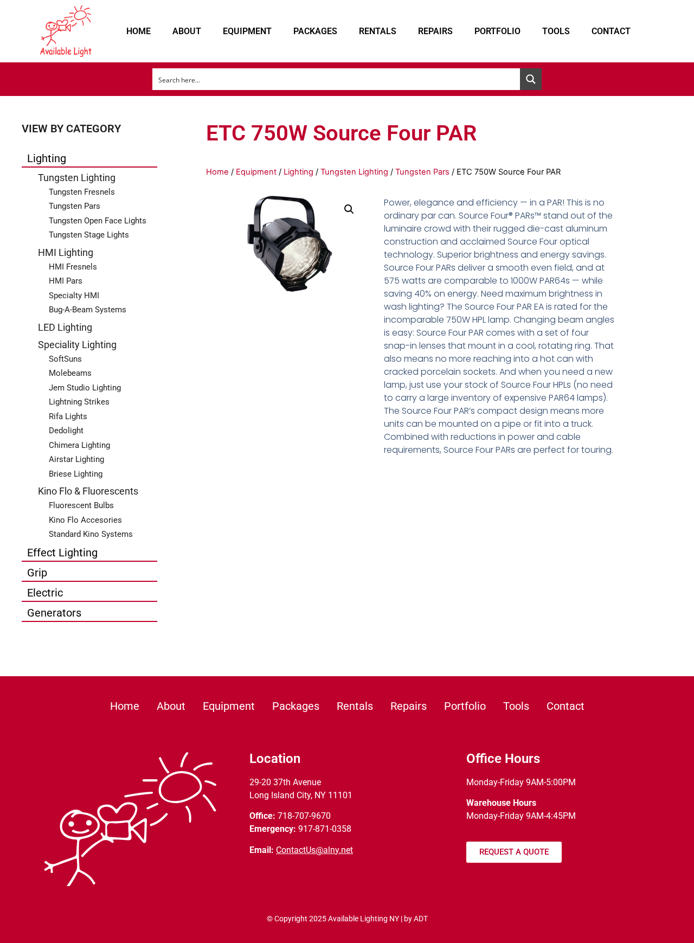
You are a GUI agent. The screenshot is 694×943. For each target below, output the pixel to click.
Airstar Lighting (76, 459)
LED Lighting (65, 327)
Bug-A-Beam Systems (87, 310)
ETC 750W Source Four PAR (341, 133)
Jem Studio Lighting (85, 388)
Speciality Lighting (77, 344)
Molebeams (70, 373)
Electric (45, 592)
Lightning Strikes (79, 402)
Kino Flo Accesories (85, 520)
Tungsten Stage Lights (89, 235)
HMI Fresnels (73, 267)
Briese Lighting (75, 474)
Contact (611, 31)
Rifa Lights (68, 416)
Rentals (377, 31)
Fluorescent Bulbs (81, 505)
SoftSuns (65, 359)
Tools (556, 31)
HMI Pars (65, 281)
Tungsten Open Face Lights (97, 221)
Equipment (247, 31)
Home (138, 31)
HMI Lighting (65, 252)
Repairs (435, 31)
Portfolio (497, 31)
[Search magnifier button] (531, 79)
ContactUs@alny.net (314, 850)
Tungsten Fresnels (82, 192)
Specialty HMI (74, 295)
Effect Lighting (62, 552)
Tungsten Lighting (76, 177)
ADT (421, 918)
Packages (315, 31)
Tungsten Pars (74, 206)
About (186, 31)
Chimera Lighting (79, 445)
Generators (54, 612)
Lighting (46, 158)
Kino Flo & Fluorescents (88, 491)
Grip (37, 572)
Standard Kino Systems (91, 534)
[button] (349, 209)
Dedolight (66, 430)
